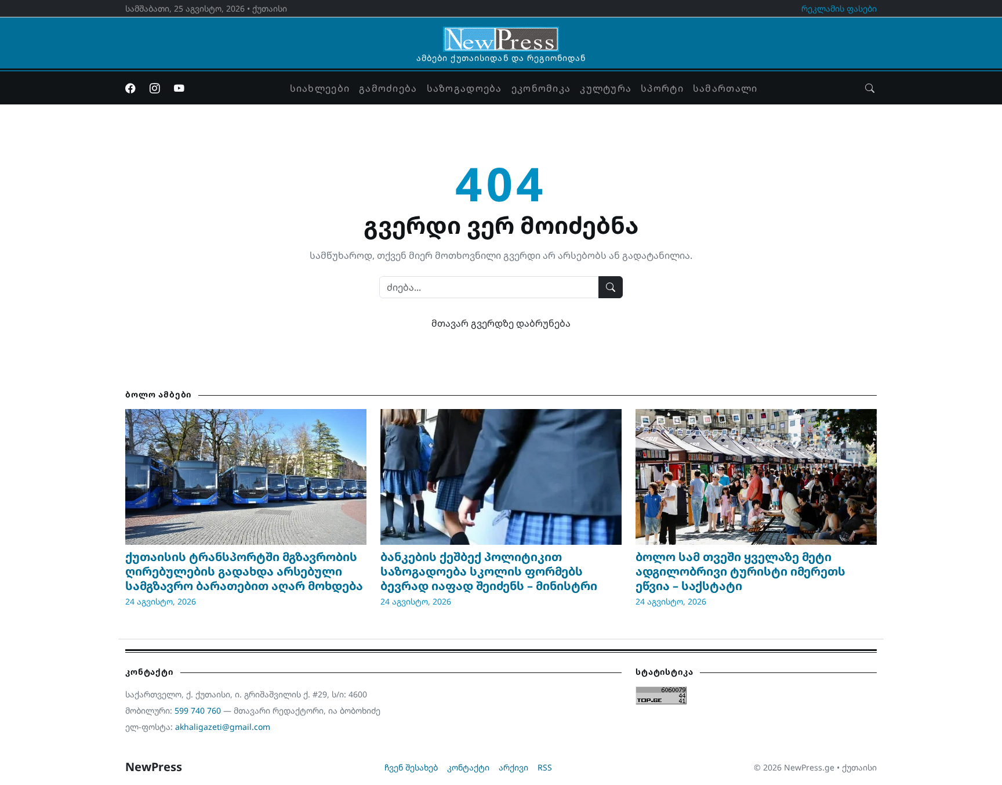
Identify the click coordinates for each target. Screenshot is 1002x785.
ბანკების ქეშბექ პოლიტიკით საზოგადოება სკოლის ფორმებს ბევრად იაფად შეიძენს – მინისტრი (488, 571)
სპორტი (662, 88)
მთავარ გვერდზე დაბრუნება (501, 323)
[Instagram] (155, 88)
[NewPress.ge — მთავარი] (501, 33)
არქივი (513, 767)
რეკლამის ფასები (839, 8)
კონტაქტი (468, 767)
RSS (545, 767)
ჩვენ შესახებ (411, 767)
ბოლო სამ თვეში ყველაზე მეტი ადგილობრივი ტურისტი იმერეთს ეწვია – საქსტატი (740, 571)
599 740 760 (198, 710)
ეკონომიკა (541, 88)
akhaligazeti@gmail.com (222, 726)
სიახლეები (320, 88)
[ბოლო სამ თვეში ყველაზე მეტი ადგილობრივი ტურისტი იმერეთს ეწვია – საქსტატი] (756, 477)
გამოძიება (388, 88)
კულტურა (605, 88)
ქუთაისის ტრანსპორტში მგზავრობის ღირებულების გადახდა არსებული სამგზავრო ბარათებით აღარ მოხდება (244, 571)
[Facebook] (130, 88)
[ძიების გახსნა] (870, 88)
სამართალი (725, 88)
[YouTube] (179, 88)
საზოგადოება (464, 88)
